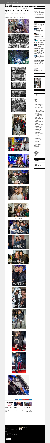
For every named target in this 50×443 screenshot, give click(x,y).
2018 (35, 98)
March (36, 151)
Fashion (9, 6)
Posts (7, 438)
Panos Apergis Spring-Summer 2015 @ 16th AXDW (39, 121)
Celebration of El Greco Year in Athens (39, 118)
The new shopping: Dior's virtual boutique (40, 68)
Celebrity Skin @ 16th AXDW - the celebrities (39, 123)
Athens (33, 6)
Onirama (17, 8)
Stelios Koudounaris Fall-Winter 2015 (39, 111)
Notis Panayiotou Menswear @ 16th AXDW (39, 135)
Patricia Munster (25, 427)
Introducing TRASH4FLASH (39, 106)
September (36, 146)
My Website (6, 428)
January (36, 153)
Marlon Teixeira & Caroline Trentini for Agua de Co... (40, 109)
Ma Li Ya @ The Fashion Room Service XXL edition (39, 144)
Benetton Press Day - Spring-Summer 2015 (39, 120)
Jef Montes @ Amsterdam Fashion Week (40, 28)
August (36, 147)
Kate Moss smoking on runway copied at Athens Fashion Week (40, 34)
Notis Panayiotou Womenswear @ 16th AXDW (39, 136)
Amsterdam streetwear (37, 165)
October (36, 145)
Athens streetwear (36, 160)
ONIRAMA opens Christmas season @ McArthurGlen (9, 407)
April (35, 150)
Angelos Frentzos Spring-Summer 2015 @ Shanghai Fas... (39, 127)
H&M (12, 8)
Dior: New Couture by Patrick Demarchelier (39, 113)
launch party (14, 8)
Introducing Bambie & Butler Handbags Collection (39, 108)
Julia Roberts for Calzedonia (39, 110)
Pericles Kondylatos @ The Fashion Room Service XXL (39, 142)
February (36, 152)
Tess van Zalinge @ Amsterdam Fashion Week (40, 55)
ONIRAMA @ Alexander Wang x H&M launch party (39, 132)
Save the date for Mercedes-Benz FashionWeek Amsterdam (39, 104)
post (17, 17)
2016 (35, 100)
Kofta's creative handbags (40, 60)
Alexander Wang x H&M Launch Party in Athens (27, 407)
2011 (35, 156)
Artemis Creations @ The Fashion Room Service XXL (39, 139)
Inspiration (29, 6)
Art (12, 6)
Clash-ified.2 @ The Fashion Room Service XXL (39, 141)
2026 (35, 94)
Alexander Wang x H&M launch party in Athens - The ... (39, 129)
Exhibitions (25, 6)
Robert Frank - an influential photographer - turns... (39, 126)
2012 (35, 155)
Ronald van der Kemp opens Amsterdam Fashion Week (40, 45)
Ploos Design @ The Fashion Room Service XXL (39, 138)
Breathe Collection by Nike (38, 114)
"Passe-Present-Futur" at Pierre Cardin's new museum (39, 115)
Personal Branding (19, 6)
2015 (35, 101)
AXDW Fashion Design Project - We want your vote (39, 105)
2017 (35, 99)
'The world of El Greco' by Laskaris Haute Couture (40, 117)
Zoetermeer (37, 6)
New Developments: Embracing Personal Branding (41, 39)
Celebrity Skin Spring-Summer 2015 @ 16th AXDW (39, 124)
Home (6, 6)
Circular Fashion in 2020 (40, 50)
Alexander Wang (9, 8)
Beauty (15, 6)
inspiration (35, 164)
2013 (35, 154)
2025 (35, 95)
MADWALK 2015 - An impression (17, 407)
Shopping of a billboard (40, 23)
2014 (35, 102)
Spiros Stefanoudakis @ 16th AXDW (39, 133)
